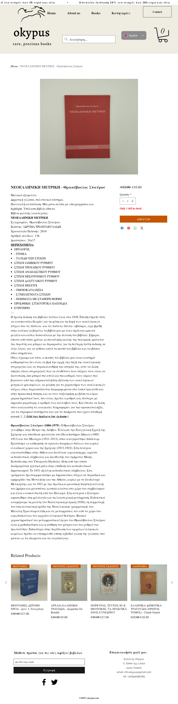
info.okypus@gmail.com (137, 672)
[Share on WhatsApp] (135, 228)
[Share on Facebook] (122, 228)
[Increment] (132, 201)
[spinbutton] (127, 201)
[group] (89, 595)
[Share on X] (142, 228)
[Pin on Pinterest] (129, 228)
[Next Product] (172, 582)
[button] (163, 35)
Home (14, 66)
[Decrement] (122, 201)
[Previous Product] (6, 582)
